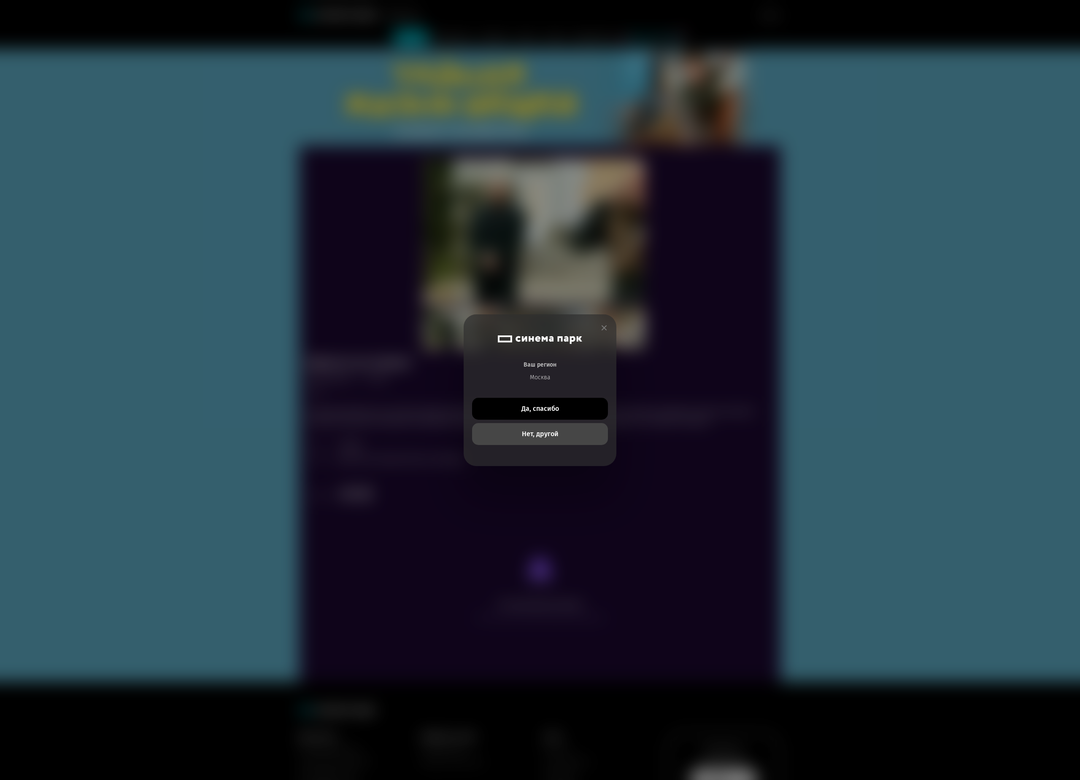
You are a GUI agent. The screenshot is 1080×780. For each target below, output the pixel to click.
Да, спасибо (540, 409)
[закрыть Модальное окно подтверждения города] (604, 328)
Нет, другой (540, 434)
